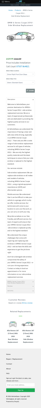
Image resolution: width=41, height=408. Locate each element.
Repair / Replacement (14, 359)
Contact (9, 364)
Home (8, 354)
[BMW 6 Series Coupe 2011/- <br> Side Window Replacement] (20, 36)
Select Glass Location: (12, 70)
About (8, 369)
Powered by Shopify (12, 401)
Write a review (27, 303)
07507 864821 (22, 66)
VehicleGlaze (15, 396)
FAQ (7, 373)
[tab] (20, 99)
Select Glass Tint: (11, 79)
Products (18, 10)
